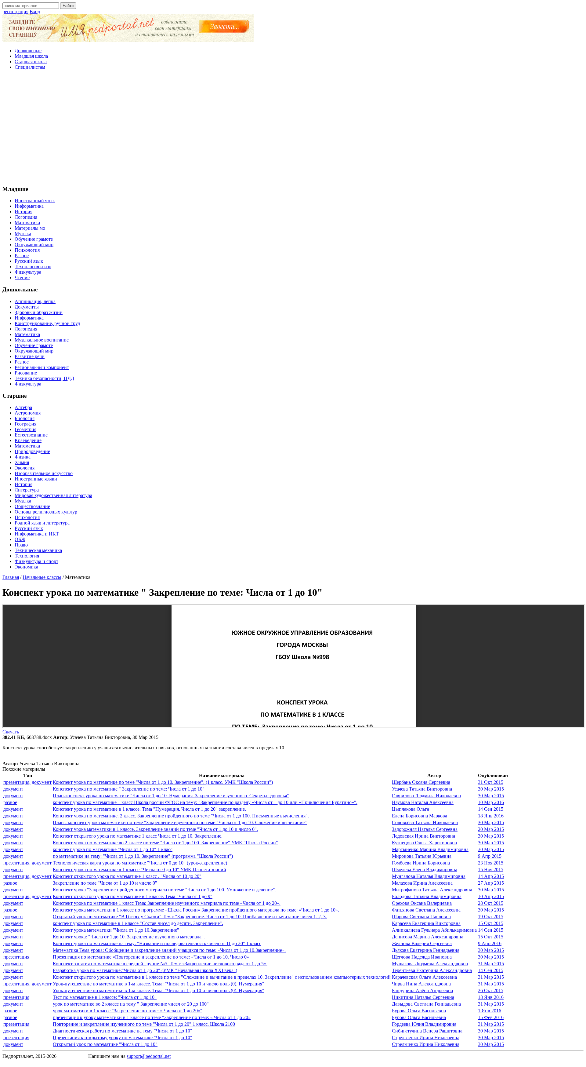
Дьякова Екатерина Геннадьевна (425, 950)
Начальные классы (42, 577)
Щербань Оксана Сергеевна (421, 782)
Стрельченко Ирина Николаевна (425, 1037)
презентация (16, 956)
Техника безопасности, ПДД (44, 378)
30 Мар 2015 (491, 788)
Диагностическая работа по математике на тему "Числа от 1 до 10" (122, 1030)
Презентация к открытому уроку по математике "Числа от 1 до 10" (122, 1037)
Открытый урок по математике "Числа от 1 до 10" (105, 1044)
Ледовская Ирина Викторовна (423, 836)
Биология (24, 418)
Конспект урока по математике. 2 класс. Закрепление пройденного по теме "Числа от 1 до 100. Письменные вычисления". (181, 815)
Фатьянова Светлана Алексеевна (426, 909)
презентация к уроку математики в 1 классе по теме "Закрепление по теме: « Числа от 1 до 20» (152, 1017)
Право (21, 544)
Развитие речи (30, 356)
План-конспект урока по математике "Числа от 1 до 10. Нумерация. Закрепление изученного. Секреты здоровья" (171, 795)
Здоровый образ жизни (39, 312)
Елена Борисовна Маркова (419, 815)
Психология (27, 250)
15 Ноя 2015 (490, 869)
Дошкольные (28, 50)
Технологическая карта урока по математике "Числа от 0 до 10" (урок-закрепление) (140, 862)
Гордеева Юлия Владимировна (424, 1024)
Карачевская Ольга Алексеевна (424, 977)
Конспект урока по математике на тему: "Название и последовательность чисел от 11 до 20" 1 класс (157, 943)
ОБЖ (20, 539)
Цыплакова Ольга (410, 809)
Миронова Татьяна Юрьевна (421, 856)
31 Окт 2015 (490, 782)
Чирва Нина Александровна (421, 983)
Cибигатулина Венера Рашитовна (427, 1030)
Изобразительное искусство (44, 473)
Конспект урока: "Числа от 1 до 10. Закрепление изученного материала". (129, 936)
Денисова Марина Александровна (427, 936)
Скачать (10, 731)
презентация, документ (27, 782)
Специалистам (30, 67)
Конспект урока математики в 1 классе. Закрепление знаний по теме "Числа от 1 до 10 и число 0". (155, 829)
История (23, 211)
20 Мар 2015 (491, 829)
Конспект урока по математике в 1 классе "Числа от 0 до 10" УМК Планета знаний (139, 869)
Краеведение (28, 440)
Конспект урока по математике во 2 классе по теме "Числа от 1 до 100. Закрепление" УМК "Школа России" (165, 842)
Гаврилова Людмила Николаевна (426, 795)
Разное (22, 255)
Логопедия (26, 217)
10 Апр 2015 (491, 896)
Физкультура (28, 272)
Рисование (26, 372)
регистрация (15, 11)
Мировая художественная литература (53, 495)
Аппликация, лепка (35, 301)
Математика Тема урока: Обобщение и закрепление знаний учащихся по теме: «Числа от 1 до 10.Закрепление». (169, 950)
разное (10, 802)
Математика (27, 222)
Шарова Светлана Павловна (421, 916)
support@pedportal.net (149, 1056)
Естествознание (31, 434)
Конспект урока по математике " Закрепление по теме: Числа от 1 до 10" (128, 788)
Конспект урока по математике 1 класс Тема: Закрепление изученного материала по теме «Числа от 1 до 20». (166, 903)
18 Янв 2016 (491, 815)
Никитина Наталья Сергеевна (423, 997)
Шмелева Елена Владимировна (424, 869)
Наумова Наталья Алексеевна (423, 802)
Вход (35, 11)
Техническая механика (38, 550)
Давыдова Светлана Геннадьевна (426, 1004)
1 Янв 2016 (489, 1010)
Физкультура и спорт (36, 561)
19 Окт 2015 (490, 916)
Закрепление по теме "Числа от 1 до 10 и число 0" (105, 883)
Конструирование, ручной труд (47, 323)
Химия (22, 462)
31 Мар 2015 (491, 963)
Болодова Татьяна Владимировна (426, 896)
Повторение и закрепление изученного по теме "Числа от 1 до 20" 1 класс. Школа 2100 (144, 1024)
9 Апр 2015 (489, 856)
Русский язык (29, 261)
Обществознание (32, 506)
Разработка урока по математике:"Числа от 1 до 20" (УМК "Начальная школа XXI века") (145, 970)
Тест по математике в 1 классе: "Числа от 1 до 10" (105, 997)
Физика (23, 456)
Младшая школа (31, 56)
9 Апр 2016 (489, 943)
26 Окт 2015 (490, 990)
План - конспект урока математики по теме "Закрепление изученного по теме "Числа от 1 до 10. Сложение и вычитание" (180, 822)
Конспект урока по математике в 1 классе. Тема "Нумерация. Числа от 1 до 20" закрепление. (149, 809)
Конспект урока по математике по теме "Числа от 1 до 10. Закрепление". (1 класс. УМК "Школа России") (163, 782)
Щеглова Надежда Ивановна (422, 956)
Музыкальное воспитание (42, 339)
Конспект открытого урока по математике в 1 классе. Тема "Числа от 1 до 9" (132, 896)
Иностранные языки (36, 478)
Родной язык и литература (42, 522)
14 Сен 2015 (490, 809)
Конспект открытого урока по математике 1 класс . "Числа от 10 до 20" (127, 876)
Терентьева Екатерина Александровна (432, 970)
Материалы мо (30, 228)
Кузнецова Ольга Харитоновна (424, 842)
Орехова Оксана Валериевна (422, 903)
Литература (27, 489)
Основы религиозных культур (46, 511)
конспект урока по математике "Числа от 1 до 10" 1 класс (112, 849)
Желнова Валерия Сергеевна (422, 943)
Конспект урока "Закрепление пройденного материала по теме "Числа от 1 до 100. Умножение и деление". (164, 889)
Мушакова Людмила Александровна (430, 963)
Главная (10, 577)
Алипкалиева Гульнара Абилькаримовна (434, 930)
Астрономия (28, 412)
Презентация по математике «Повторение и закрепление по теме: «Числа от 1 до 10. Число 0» (151, 956)
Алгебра (23, 407)
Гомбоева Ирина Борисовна (421, 862)
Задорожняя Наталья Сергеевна (425, 829)
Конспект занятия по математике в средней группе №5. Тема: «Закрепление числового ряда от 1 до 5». (160, 963)
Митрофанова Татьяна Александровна (432, 889)
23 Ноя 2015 (490, 862)
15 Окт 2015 (490, 923)
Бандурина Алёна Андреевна (422, 990)
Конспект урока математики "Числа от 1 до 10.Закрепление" (116, 930)
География (25, 423)
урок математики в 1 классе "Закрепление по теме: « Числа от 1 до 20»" (127, 1010)
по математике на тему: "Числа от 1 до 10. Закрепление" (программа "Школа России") (143, 856)
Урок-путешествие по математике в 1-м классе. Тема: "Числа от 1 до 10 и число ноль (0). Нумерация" (158, 983)
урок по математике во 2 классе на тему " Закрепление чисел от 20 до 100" (131, 1004)
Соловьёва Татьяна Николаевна (425, 822)
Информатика (29, 206)
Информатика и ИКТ (37, 533)
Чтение (22, 277)
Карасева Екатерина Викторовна (426, 923)
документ (13, 788)
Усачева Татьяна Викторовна (422, 788)
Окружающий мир (34, 244)
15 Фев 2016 (491, 1017)
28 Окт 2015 (490, 903)
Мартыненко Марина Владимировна (430, 849)
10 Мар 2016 (491, 802)
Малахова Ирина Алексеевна (422, 883)
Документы (27, 306)
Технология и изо (33, 266)
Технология (27, 555)
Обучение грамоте (34, 239)
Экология (24, 467)
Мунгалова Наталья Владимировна (428, 876)
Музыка (23, 233)
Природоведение (32, 451)
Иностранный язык (35, 200)
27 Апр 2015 (491, 883)
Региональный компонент (42, 367)
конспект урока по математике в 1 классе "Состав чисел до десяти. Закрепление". (138, 923)
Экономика (26, 566)
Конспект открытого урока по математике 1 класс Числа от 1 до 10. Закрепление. (137, 836)
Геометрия (25, 429)
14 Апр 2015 (491, 876)
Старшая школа (31, 61)
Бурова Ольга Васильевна (419, 1010)
